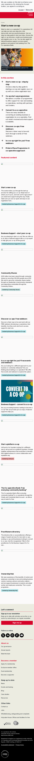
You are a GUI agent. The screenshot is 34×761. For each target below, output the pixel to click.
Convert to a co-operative (16, 110)
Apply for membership (8, 664)
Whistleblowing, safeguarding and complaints (15, 714)
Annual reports (5, 650)
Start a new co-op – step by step (17, 83)
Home (3, 22)
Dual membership (6, 671)
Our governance (6, 646)
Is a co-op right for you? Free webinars (18, 142)
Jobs (2, 710)
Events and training (7, 687)
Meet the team (5, 653)
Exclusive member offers (9, 667)
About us (5, 643)
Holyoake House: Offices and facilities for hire (15, 717)
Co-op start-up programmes (17, 96)
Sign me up (17, 623)
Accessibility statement (7, 745)
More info (29, 10)
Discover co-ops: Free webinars (15, 127)
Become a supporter (7, 675)
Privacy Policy (20, 745)
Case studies (5, 694)
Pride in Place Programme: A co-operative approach (17, 149)
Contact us (4, 706)
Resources (4, 698)
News (3, 683)
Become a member (9, 661)
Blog (2, 690)
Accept (21, 10)
